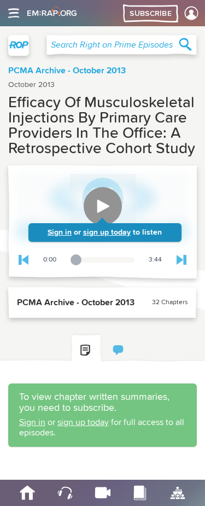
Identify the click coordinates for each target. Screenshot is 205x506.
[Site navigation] (13, 13)
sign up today (107, 232)
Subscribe (151, 14)
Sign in (60, 232)
